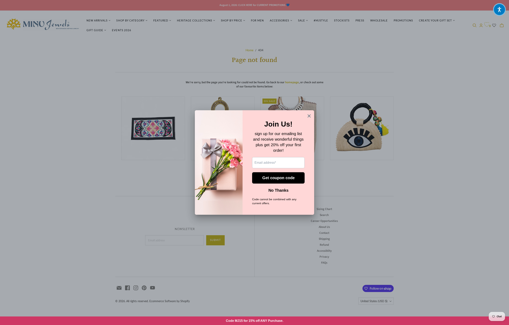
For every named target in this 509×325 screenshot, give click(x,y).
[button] (499, 9)
